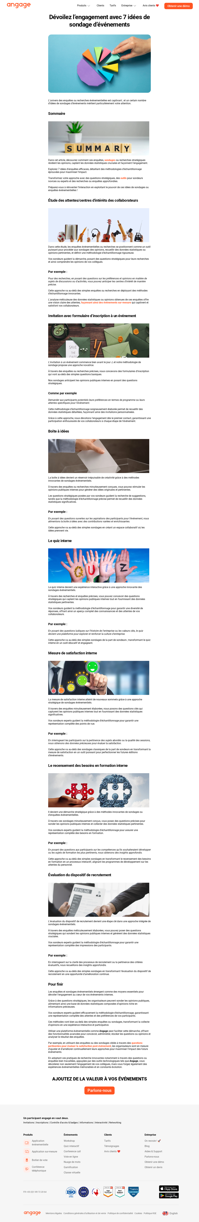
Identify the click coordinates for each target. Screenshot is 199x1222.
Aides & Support (153, 1151)
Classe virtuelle (72, 1172)
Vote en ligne (71, 1156)
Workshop (69, 1140)
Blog (147, 1146)
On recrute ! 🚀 (153, 1140)
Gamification (71, 1167)
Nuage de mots (72, 1161)
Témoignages (111, 1146)
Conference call (72, 1151)
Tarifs (113, 5)
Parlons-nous (152, 1156)
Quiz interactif (71, 1146)
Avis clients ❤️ (112, 1151)
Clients (100, 5)
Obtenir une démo (154, 1161)
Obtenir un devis (153, 1167)
